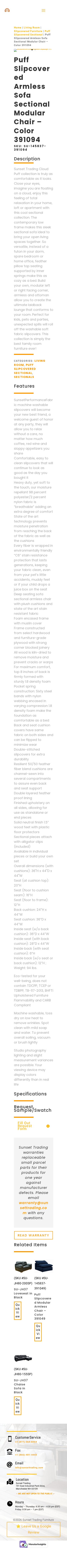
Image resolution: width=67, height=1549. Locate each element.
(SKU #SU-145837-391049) (42, 1298)
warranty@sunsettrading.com (33, 1207)
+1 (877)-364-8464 (26, 1441)
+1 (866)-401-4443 (26, 1454)
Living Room (32, 27)
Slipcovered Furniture (28, 31)
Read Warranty (33, 1235)
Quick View (17, 1311)
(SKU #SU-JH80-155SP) (23, 1381)
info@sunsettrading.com (29, 1467)
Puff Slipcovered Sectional (32, 33)
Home (17, 27)
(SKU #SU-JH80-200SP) (23, 1287)
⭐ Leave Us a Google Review (33, 1529)
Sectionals (24, 377)
